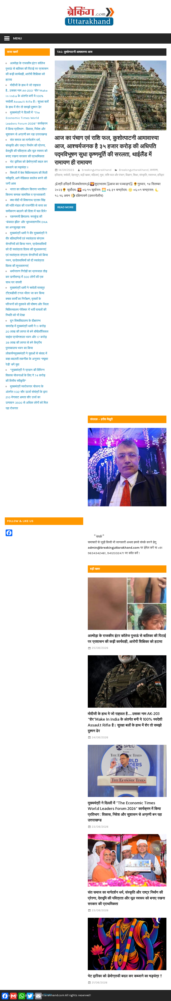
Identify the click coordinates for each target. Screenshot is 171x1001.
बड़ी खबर (85, 175)
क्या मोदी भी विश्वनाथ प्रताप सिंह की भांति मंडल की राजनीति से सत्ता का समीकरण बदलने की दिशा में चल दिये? (26, 205)
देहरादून (75, 175)
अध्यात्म (154, 170)
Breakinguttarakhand (133, 170)
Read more (65, 207)
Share (47, 994)
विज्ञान (129, 175)
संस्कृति (143, 175)
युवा (102, 175)
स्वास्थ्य (152, 175)
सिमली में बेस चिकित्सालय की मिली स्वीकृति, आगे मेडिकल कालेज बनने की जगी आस (26, 178)
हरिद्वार (160, 175)
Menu (17, 38)
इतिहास (58, 175)
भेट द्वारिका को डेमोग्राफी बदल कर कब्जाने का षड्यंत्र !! (125, 975)
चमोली (67, 175)
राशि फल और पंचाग (114, 175)
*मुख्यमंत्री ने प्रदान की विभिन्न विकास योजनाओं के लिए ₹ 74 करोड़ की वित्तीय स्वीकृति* (25, 375)
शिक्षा (135, 175)
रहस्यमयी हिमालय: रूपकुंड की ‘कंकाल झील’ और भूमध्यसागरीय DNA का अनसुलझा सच (27, 222)
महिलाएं (95, 175)
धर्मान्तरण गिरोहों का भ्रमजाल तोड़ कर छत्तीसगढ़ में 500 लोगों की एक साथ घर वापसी (26, 276)
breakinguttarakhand (96, 170)
